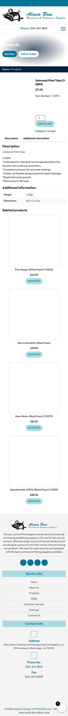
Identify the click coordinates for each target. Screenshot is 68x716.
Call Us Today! (28, 54)
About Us (34, 587)
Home (5, 69)
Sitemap (34, 610)
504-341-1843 (38, 28)
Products (34, 593)
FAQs (34, 598)
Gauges (51, 131)
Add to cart (45, 123)
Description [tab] (11, 138)
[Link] (34, 15)
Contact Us (34, 615)
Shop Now (34, 354)
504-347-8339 (34, 677)
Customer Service (34, 604)
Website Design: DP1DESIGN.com (32, 709)
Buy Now (10, 54)
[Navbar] (63, 28)
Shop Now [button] (34, 281)
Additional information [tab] (36, 138)
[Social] (23, 562)
